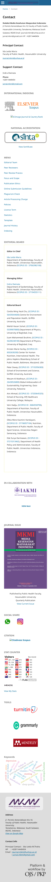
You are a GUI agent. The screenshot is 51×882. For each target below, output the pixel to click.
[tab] (25, 674)
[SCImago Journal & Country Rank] (23, 116)
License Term (10, 209)
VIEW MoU (26, 506)
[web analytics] (8, 685)
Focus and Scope (11, 178)
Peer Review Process (13, 173)
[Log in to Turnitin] (25, 713)
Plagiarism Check (12, 194)
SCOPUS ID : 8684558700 (29, 405)
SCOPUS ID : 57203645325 (31, 393)
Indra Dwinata (13, 284)
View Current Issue (25, 603)
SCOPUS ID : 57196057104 (19, 423)
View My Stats (10, 691)
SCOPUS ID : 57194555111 (29, 292)
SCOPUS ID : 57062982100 (29, 265)
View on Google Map (14, 833)
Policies (7, 204)
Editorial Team (10, 162)
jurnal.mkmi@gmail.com (12, 84)
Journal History (11, 225)
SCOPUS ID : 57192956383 (31, 367)
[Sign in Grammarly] (25, 730)
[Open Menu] (2, 2)
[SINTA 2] (25, 136)
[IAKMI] (25, 496)
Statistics (8, 215)
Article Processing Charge (16, 199)
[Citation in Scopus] (20, 640)
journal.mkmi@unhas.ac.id (13, 58)
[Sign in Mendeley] (25, 746)
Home (5, 9)
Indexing (8, 231)
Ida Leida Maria (14, 257)
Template (8, 220)
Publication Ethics (12, 183)
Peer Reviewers (11, 167)
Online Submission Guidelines (18, 188)
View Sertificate (26, 146)
